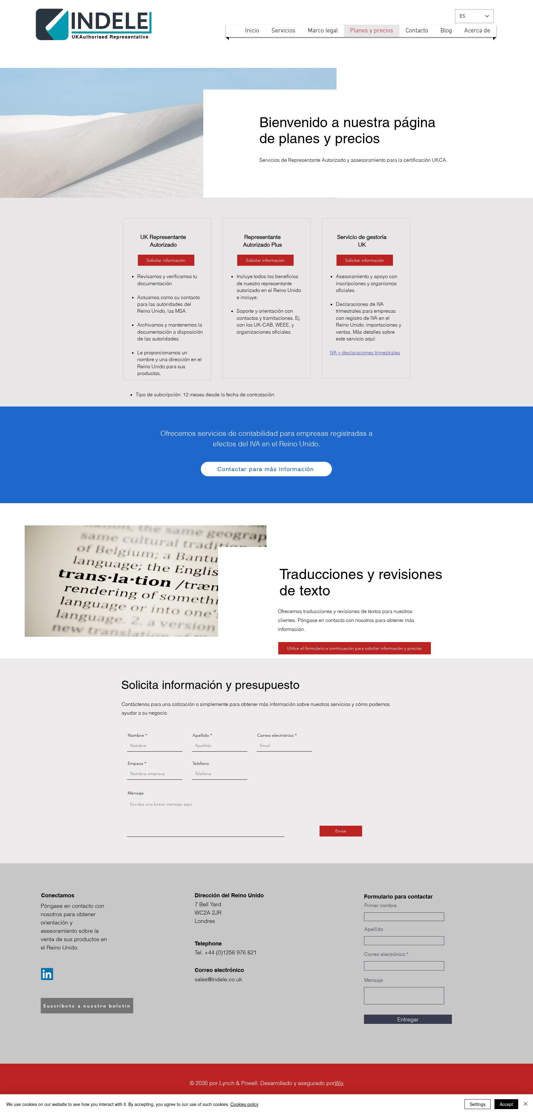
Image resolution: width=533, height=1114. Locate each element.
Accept (506, 1104)
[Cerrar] (525, 1104)
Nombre (136, 735)
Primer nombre (380, 905)
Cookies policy (244, 1104)
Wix (339, 1083)
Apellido (200, 735)
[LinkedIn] (47, 974)
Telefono (200, 763)
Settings (477, 1104)
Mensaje (136, 793)
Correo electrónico (275, 735)
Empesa (135, 763)
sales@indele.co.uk (218, 979)
